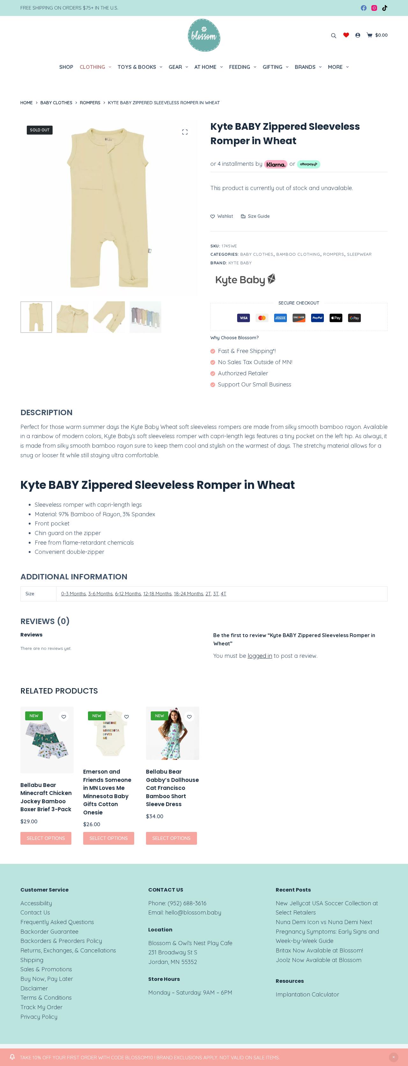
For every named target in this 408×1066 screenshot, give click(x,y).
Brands (305, 67)
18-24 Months (188, 594)
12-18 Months (157, 594)
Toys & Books (137, 67)
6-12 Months (128, 594)
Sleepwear (359, 254)
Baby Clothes (256, 254)
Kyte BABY (240, 262)
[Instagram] (374, 8)
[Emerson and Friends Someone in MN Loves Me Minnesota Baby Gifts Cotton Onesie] (109, 733)
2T (208, 594)
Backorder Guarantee (49, 931)
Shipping (31, 960)
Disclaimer (34, 988)
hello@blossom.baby (193, 912)
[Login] (357, 35)
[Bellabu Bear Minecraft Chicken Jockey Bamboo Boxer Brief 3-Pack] (47, 740)
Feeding (239, 67)
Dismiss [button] (393, 1057)
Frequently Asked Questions (57, 922)
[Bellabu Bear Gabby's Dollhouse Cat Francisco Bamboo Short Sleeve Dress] (172, 733)
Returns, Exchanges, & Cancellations (68, 950)
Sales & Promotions (46, 969)
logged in (260, 655)
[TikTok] (385, 8)
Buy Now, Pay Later (46, 978)
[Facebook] (364, 8)
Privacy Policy (38, 1016)
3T (216, 594)
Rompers (333, 254)
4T (223, 594)
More (335, 67)
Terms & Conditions (46, 997)
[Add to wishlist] (64, 716)
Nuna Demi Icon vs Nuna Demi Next (324, 922)
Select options (46, 838)
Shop (66, 67)
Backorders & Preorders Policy (61, 941)
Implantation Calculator (307, 994)
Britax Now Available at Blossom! (319, 950)
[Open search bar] (334, 35)
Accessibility (36, 903)
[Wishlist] (346, 35)
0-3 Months (73, 594)
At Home (205, 67)
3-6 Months (100, 594)
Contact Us (35, 912)
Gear (175, 67)
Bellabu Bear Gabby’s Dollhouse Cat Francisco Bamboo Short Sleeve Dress (172, 788)
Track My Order (41, 1007)
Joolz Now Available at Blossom (318, 960)
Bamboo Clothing (298, 254)
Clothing (92, 67)
